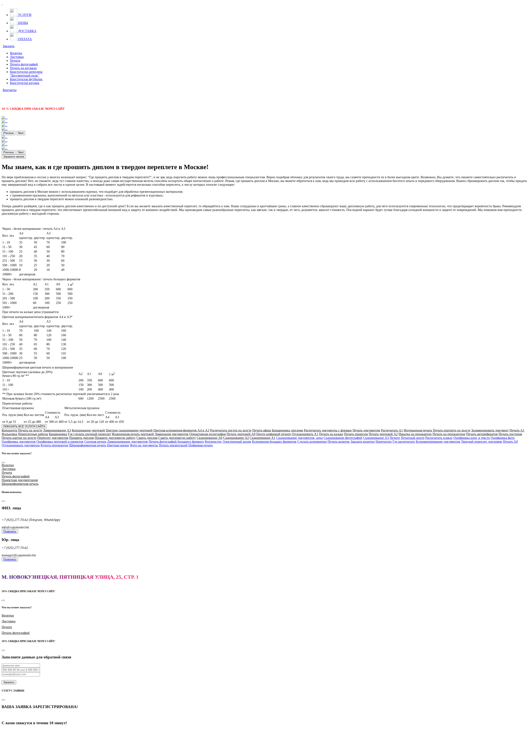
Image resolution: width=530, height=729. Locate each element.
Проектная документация (20, 480)
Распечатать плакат (439, 438)
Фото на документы (144, 445)
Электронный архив (236, 441)
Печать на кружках (23, 68)
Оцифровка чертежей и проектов (59, 441)
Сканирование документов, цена (299, 438)
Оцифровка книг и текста (471, 438)
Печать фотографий (24, 64)
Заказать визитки (363, 441)
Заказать (8, 46)
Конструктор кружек (24, 83)
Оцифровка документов (19, 441)
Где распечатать (404, 441)
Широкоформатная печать (87, 445)
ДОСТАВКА (26, 31)
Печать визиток (339, 441)
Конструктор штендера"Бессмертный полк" (26, 73)
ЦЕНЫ (22, 23)
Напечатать (384, 441)
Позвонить (9, 531)
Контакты (10, 90)
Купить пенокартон (54, 445)
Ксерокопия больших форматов (274, 441)
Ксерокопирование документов (438, 441)
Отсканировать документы (21, 445)
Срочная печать (95, 441)
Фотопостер (213, 441)
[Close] (3, 462)
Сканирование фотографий (343, 438)
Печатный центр (412, 438)
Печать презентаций (173, 445)
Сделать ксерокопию (312, 441)
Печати (15, 60)
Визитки (16, 53)
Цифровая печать (200, 445)
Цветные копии (118, 445)
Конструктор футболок (26, 79)
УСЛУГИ (24, 15)
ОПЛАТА (24, 39)
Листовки (17, 57)
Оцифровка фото (503, 438)
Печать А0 (510, 441)
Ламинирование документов (127, 441)
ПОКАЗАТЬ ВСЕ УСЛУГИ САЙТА (24, 426)
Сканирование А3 (376, 438)
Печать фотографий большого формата (176, 441)
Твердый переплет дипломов (481, 441)
